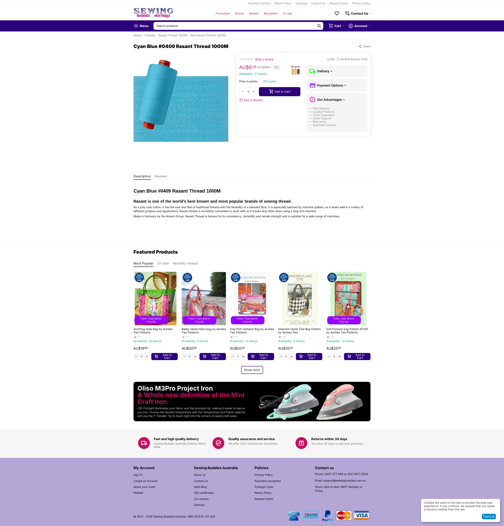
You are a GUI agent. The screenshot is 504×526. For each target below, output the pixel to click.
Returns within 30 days (329, 439)
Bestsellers (271, 13)
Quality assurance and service (251, 439)
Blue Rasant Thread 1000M (208, 35)
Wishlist (138, 492)
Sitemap (199, 504)
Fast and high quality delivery (176, 439)
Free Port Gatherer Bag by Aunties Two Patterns (252, 330)
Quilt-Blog (200, 486)
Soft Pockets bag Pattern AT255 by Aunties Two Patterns (347, 330)
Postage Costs (264, 486)
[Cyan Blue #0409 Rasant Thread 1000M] (181, 100)
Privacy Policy (361, 3)
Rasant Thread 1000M (172, 35)
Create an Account (146, 481)
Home (137, 35)
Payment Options (259, 3)
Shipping (301, 3)
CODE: (331, 59)
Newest (254, 13)
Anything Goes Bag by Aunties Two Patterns (153, 330)
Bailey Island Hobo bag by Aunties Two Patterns (204, 330)
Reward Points (339, 3)
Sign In (138, 474)
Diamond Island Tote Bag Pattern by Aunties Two (299, 330)
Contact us (201, 481)
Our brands (201, 499)
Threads (149, 35)
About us (199, 474)
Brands (239, 13)
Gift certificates (204, 492)
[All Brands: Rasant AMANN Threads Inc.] (295, 70)
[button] (364, 46)
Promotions (223, 13)
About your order (144, 486)
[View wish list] (337, 13)
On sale (287, 13)
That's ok (489, 516)
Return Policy (282, 3)
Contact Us (318, 3)
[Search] (319, 25)
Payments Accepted (268, 481)
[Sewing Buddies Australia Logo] (153, 13)
